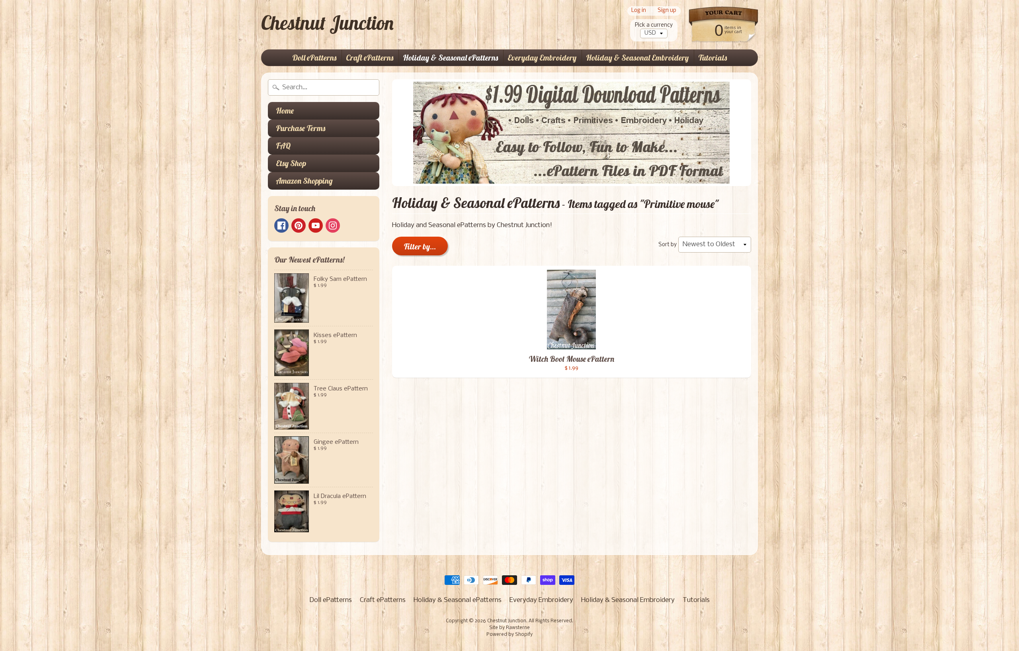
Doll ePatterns (314, 58)
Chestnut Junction (327, 23)
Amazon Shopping (304, 181)
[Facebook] (281, 225)
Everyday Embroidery (542, 58)
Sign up (667, 11)
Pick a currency (654, 25)
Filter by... (420, 246)
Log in (638, 11)
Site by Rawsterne (509, 628)
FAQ (283, 146)
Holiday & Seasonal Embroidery (637, 58)
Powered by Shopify (509, 634)
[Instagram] (333, 225)
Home (285, 111)
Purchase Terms (300, 128)
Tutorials (712, 58)
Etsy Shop (291, 163)
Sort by (667, 245)
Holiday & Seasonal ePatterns (450, 58)
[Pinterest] (298, 225)
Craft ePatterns (369, 58)
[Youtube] (315, 225)
